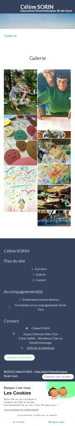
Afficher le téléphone (40, 348)
